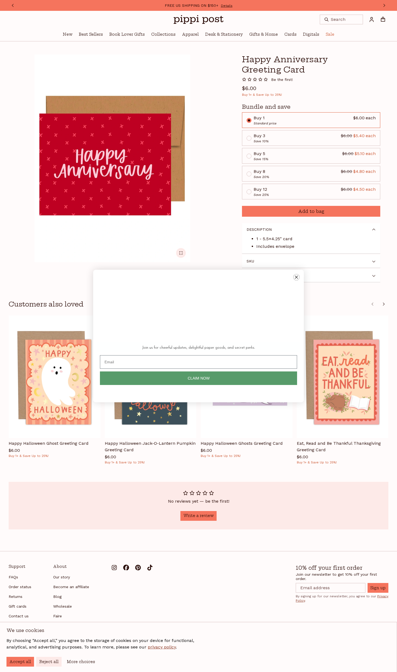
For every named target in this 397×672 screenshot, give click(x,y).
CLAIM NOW (199, 378)
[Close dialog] (296, 277)
